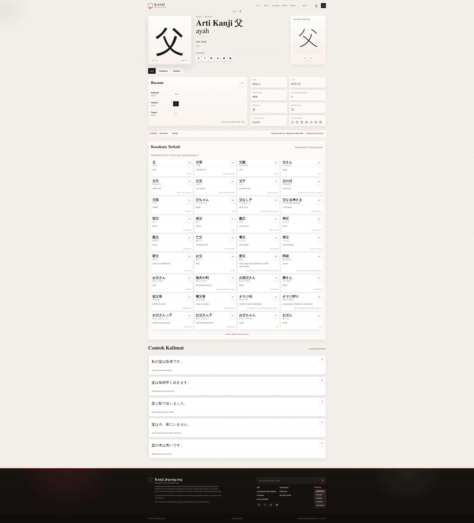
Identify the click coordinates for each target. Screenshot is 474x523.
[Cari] (323, 481)
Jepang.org (161, 518)
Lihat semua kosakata (237, 334)
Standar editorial (315, 133)
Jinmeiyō (275, 5)
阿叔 (286, 255)
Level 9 (256, 122)
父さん (287, 162)
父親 (242, 162)
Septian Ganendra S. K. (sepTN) (315, 518)
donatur (181, 502)
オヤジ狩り (291, 296)
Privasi (260, 495)
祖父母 (157, 296)
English (319, 495)
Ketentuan (285, 495)
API (258, 487)
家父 (155, 255)
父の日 (287, 180)
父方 (155, 180)
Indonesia (320, 491)
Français (319, 502)
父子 (242, 180)
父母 (199, 162)
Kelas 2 (256, 83)
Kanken (284, 5)
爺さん (287, 277)
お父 (199, 255)
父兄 (199, 180)
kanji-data (164, 133)
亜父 (242, 255)
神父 (286, 218)
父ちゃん (202, 199)
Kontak (283, 491)
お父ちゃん (247, 315)
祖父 (155, 218)
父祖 (155, 199)
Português (320, 505)
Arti (152, 71)
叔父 (199, 218)
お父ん (287, 315)
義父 (242, 218)
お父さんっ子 (162, 315)
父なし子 (245, 199)
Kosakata (163, 71)
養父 (242, 237)
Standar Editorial (267, 491)
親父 (155, 237)
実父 (286, 237)
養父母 (200, 296)
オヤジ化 (245, 296)
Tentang (284, 487)
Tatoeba (175, 133)
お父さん (159, 277)
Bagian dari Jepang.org (167, 483)
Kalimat (176, 71)
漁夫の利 (202, 277)
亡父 (199, 237)
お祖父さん (247, 277)
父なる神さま (292, 199)
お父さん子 (204, 315)
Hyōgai (292, 5)
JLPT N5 (296, 83)
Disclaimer (262, 499)
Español (319, 498)
